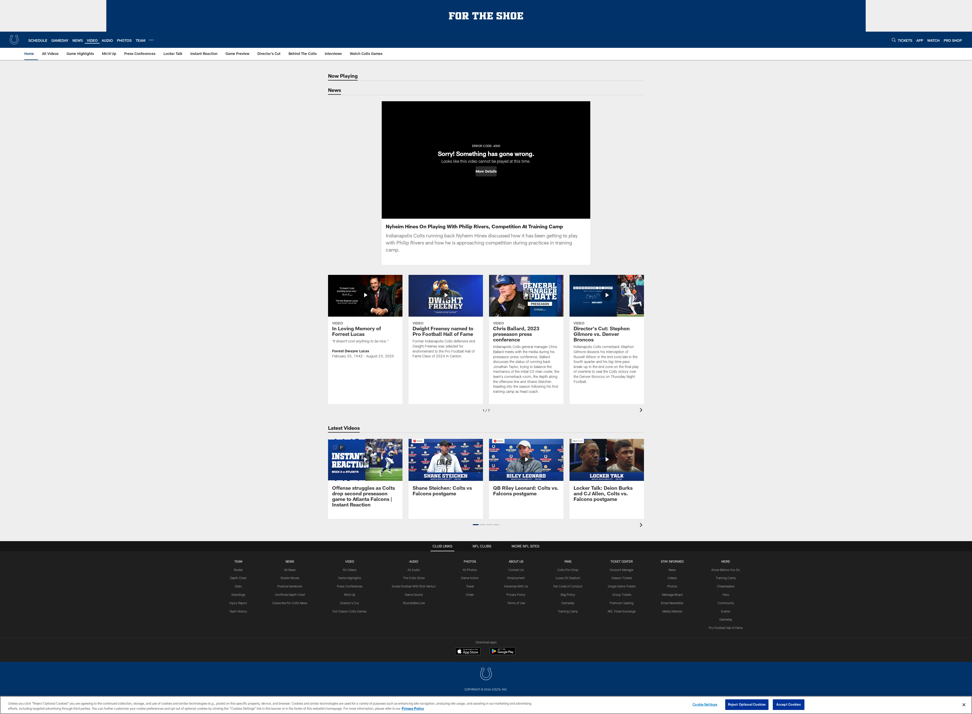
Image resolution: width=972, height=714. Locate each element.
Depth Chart (238, 578)
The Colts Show (414, 578)
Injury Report (238, 603)
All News (290, 570)
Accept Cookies (788, 704)
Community (726, 603)
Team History (238, 611)
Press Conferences (349, 586)
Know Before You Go (726, 570)
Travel (470, 586)
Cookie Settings (705, 704)
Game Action (470, 578)
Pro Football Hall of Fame (726, 627)
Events (725, 611)
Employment (516, 578)
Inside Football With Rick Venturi (414, 586)
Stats (238, 586)
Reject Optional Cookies (747, 704)
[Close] (963, 704)
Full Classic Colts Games (350, 611)
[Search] (894, 39)
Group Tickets (621, 594)
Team (238, 561)
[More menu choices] (151, 40)
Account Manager (622, 570)
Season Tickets (622, 578)
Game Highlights (349, 578)
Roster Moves (290, 578)
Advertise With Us (516, 586)
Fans (726, 594)
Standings (238, 594)
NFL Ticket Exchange (622, 611)
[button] (486, 171)
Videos (672, 578)
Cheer (470, 594)
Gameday (567, 603)
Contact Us (516, 570)
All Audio (414, 570)
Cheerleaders (726, 586)
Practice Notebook (289, 586)
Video (349, 561)
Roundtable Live (414, 603)
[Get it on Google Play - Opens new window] (502, 653)
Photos (470, 561)
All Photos (470, 570)
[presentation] (642, 410)
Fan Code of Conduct (567, 586)
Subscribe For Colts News (289, 603)
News (290, 561)
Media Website (672, 611)
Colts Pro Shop (567, 570)
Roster (238, 570)
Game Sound (414, 594)
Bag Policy (568, 594)
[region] (486, 705)
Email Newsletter (672, 603)
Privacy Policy (516, 594)
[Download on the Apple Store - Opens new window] (467, 651)
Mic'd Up (349, 594)
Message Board (672, 594)
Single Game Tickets (622, 586)
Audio (413, 561)
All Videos (349, 570)
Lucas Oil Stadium (568, 578)
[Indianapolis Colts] (486, 674)
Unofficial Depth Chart (290, 594)
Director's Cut (349, 603)
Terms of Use (516, 603)
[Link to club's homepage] (14, 40)
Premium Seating (622, 603)
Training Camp (568, 611)
